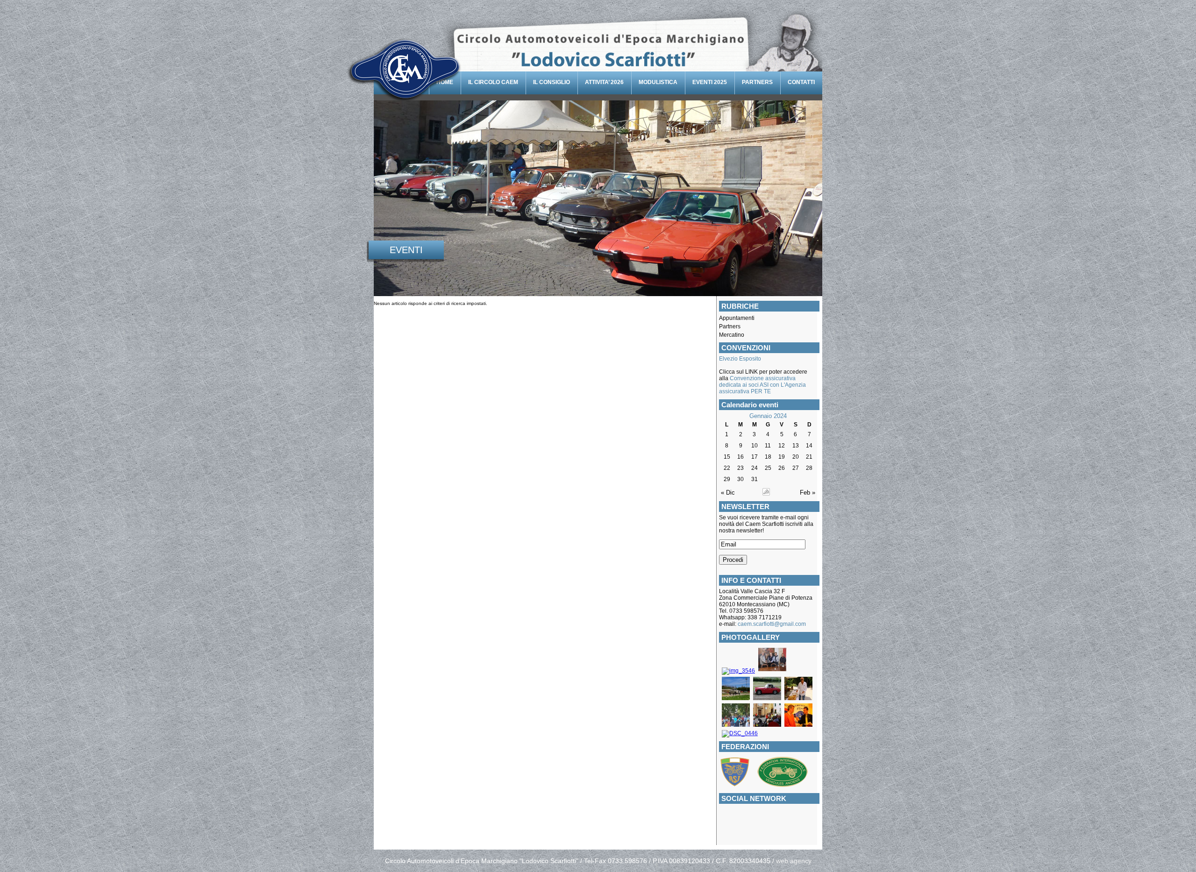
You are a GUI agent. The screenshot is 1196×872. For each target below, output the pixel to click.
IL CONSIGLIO (551, 82)
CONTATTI (801, 82)
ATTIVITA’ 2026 (604, 82)
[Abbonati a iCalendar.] (766, 493)
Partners (729, 326)
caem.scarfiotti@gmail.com (772, 624)
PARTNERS (757, 82)
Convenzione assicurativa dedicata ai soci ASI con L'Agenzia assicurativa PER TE (762, 385)
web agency (794, 861)
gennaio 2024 (768, 415)
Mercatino (731, 335)
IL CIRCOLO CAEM (493, 82)
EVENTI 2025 (709, 82)
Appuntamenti (737, 318)
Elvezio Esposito (740, 358)
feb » (807, 492)
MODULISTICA (658, 82)
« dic (728, 492)
